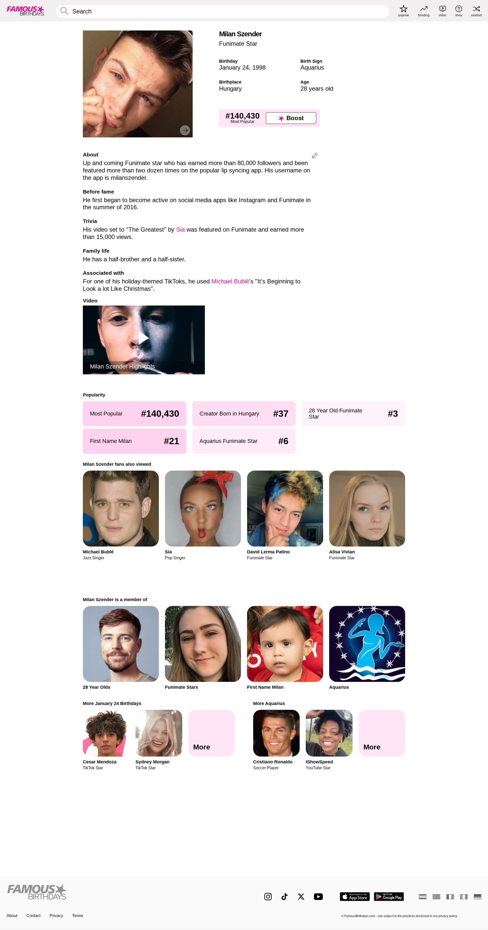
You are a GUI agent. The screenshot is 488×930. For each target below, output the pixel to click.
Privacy (56, 915)
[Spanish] (422, 896)
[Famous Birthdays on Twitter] (301, 896)
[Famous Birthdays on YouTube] (319, 896)
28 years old (316, 88)
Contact (33, 915)
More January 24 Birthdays (112, 703)
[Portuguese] (436, 896)
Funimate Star (238, 43)
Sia (180, 229)
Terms (77, 915)
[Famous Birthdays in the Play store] (389, 896)
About (12, 915)
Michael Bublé (230, 281)
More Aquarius (269, 703)
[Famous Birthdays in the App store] (355, 896)
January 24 (234, 67)
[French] (450, 896)
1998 (259, 67)
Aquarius (312, 67)
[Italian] (464, 896)
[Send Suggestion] (315, 156)
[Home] (124, 892)
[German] (477, 896)
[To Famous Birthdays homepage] (25, 11)
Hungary (230, 88)
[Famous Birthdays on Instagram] (268, 896)
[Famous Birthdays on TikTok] (284, 896)
